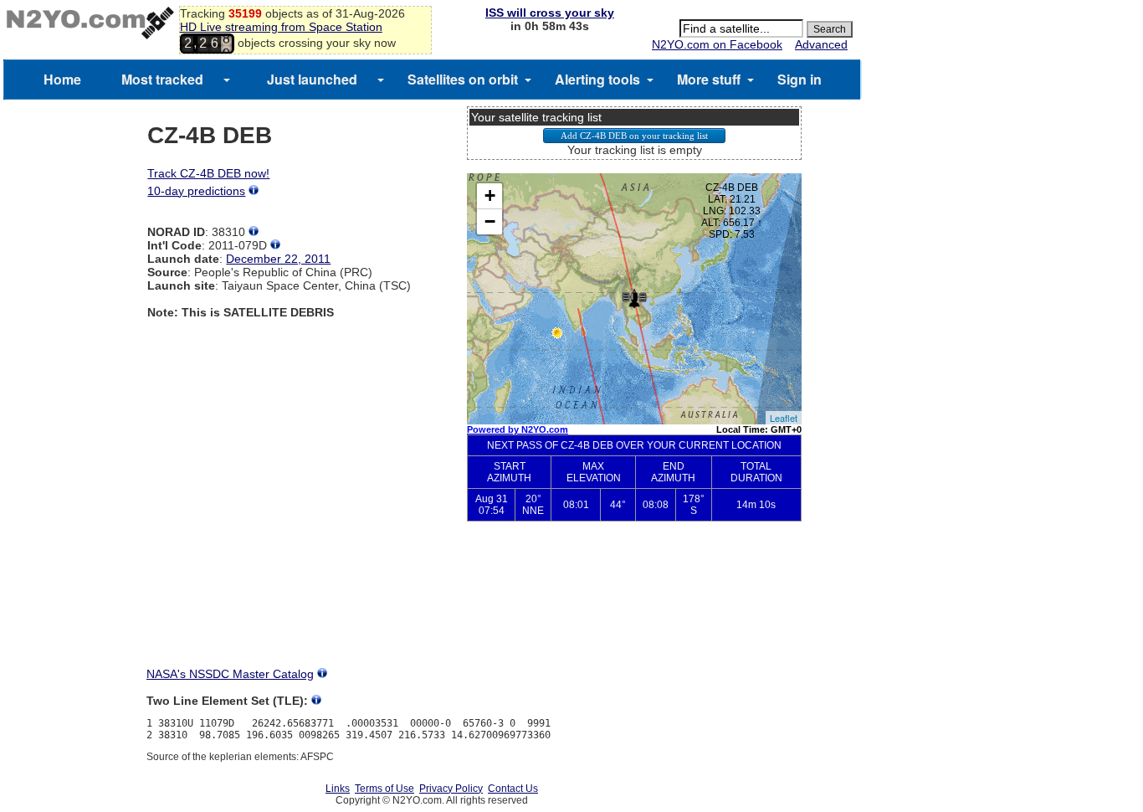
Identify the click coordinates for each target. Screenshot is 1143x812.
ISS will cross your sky (549, 12)
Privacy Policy (451, 788)
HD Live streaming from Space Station (281, 26)
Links (337, 788)
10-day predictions (196, 191)
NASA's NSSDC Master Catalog (230, 674)
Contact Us (513, 788)
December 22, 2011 (278, 258)
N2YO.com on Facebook (717, 44)
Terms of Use (384, 788)
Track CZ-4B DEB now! (208, 173)
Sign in (799, 79)
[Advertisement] (634, 608)
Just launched (312, 79)
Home (62, 79)
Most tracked (162, 79)
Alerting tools (597, 79)
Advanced (821, 44)
